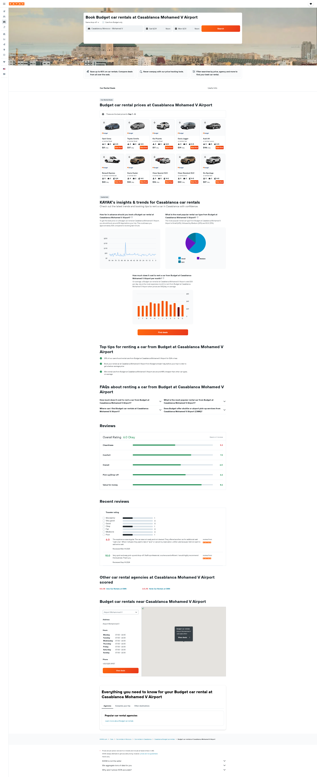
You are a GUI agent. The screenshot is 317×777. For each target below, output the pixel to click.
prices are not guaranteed (149, 754)
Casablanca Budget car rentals (164, 739)
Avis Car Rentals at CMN (113, 589)
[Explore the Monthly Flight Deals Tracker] (4, 44)
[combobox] (92, 22)
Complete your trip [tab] (122, 706)
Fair (107, 529)
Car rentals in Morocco (124, 739)
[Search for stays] (4, 16)
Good (108, 523)
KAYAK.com (103, 739)
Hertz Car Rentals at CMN (156, 589)
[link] (163, 332)
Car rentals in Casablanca (142, 739)
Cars (111, 739)
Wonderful (110, 518)
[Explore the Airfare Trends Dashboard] (4, 39)
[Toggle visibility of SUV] (181, 261)
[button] (4, 4)
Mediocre (110, 532)
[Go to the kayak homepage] (16, 3)
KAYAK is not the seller (111, 761)
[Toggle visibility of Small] (181, 258)
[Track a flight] (4, 54)
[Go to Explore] (4, 49)
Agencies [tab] (107, 706)
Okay (108, 526)
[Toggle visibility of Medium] (201, 258)
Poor (108, 534)
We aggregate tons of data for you (117, 765)
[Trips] (4, 61)
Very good (110, 520)
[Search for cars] (4, 21)
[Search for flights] (4, 11)
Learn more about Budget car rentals (119, 721)
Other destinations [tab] (141, 706)
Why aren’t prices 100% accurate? (117, 770)
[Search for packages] (4, 27)
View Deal (118, 147)
